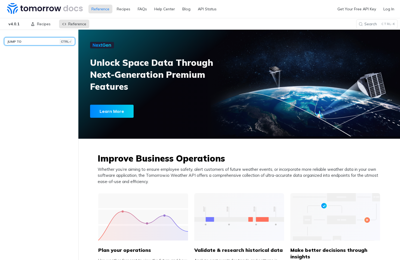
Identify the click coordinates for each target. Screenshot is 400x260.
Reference (100, 9)
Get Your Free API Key (356, 9)
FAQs (142, 9)
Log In (388, 9)
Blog (186, 9)
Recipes (123, 9)
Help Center (164, 9)
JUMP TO (39, 41)
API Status (207, 9)
